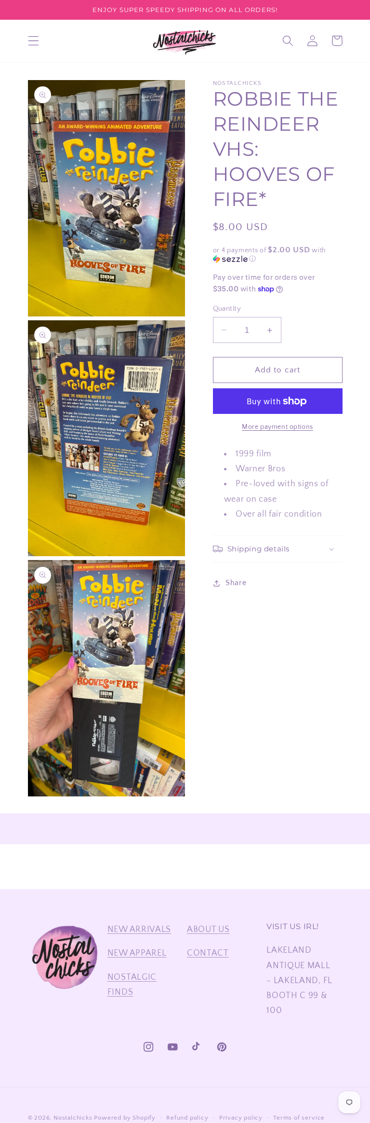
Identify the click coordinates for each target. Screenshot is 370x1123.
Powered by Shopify (125, 1117)
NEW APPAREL (137, 953)
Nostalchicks (72, 1117)
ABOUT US (208, 929)
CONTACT (208, 953)
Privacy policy (241, 1117)
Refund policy (187, 1117)
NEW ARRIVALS (139, 929)
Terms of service (299, 1117)
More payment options (277, 427)
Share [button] (235, 582)
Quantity (227, 308)
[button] (33, 40)
